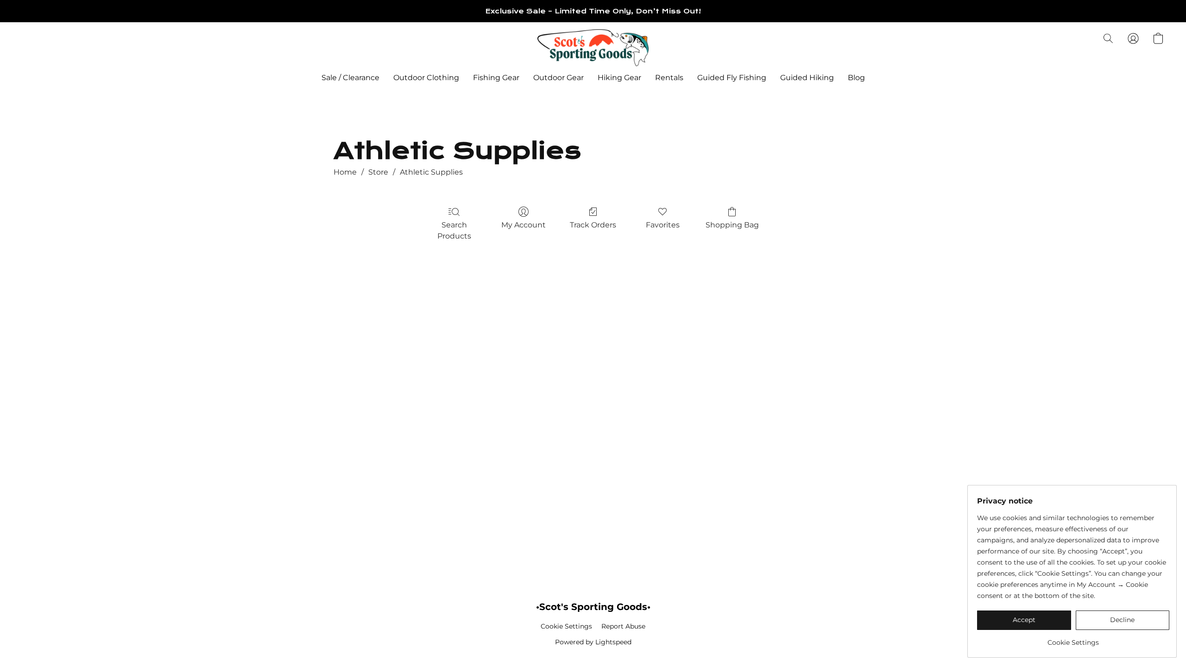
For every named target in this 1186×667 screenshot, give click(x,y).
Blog (856, 77)
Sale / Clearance (350, 77)
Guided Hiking (807, 77)
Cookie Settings (566, 626)
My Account (523, 224)
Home (345, 172)
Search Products (454, 230)
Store (378, 172)
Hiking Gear (619, 77)
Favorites (663, 224)
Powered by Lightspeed (593, 642)
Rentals (669, 77)
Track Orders (593, 224)
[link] (1073, 639)
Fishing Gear (496, 77)
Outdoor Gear (558, 77)
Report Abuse (623, 626)
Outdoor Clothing (426, 77)
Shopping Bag (732, 224)
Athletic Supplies (431, 172)
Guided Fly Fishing (731, 77)
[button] (593, 47)
